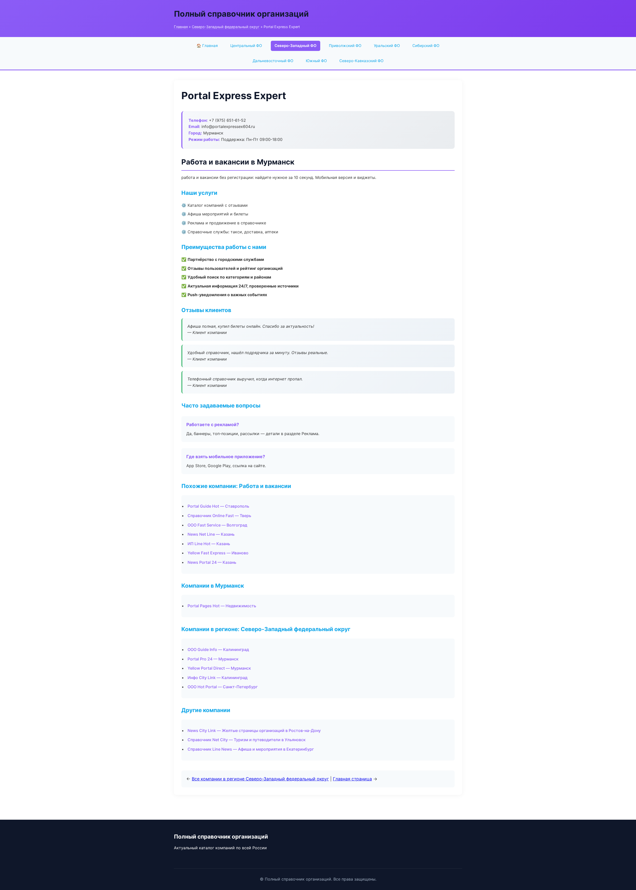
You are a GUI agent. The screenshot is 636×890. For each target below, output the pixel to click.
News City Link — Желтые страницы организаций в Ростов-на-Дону (254, 730)
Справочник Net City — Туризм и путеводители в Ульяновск (247, 739)
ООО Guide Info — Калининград (218, 649)
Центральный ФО (246, 45)
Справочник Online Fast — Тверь (219, 515)
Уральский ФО (387, 45)
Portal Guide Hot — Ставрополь (218, 506)
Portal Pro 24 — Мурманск (213, 658)
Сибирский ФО (425, 45)
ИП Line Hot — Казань (209, 543)
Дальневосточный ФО (273, 60)
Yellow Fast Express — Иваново (218, 552)
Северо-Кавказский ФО (361, 60)
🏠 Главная (207, 45)
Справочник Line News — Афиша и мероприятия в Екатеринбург (251, 749)
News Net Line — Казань (211, 534)
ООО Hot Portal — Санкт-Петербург (223, 686)
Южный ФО (316, 60)
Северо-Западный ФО (296, 45)
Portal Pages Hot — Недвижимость (222, 605)
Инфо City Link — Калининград (217, 677)
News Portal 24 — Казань (212, 562)
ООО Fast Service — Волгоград (217, 525)
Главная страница (352, 778)
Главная (181, 27)
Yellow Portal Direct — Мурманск (219, 668)
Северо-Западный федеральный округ (226, 27)
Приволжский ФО (345, 45)
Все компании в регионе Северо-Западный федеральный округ (260, 778)
